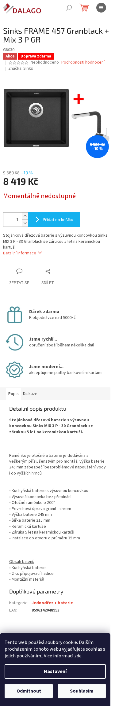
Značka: (20, 68)
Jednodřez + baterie (52, 603)
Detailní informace (19, 253)
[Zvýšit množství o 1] (25, 216)
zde (78, 655)
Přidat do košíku (58, 219)
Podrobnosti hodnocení (83, 62)
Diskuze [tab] (30, 394)
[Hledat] (69, 8)
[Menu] (101, 8)
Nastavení (55, 671)
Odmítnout (29, 691)
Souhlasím (82, 691)
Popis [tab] (13, 394)
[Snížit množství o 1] (25, 223)
